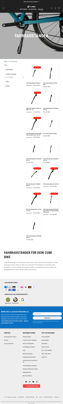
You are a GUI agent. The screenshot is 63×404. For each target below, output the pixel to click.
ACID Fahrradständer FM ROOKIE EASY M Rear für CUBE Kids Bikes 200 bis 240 (51, 211)
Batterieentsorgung (27, 353)
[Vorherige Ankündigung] (3, 2)
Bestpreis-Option (27, 336)
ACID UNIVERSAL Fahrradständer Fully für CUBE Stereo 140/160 (34, 134)
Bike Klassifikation (27, 375)
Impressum (56, 397)
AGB (37, 397)
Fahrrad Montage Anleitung (30, 365)
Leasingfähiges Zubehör (29, 347)
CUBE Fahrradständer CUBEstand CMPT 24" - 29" (33, 109)
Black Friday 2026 (46, 353)
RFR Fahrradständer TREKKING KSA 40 (33, 184)
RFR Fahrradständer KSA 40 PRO (50, 184)
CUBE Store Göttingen (12, 397)
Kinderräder (44, 343)
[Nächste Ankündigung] (60, 2)
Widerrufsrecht (21, 397)
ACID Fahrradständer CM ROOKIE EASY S (33, 236)
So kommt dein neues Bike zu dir (30, 361)
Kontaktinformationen (48, 397)
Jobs (24, 350)
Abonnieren (47, 318)
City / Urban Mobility (47, 350)
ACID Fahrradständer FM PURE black (50, 83)
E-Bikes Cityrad (45, 347)
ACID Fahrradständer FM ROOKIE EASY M (50, 109)
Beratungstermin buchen (10, 336)
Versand (40, 397)
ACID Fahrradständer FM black (33, 83)
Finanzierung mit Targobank (30, 340)
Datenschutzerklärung (30, 397)
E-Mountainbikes (46, 336)
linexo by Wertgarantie (28, 343)
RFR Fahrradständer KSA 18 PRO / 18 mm (33, 210)
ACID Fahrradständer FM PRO (50, 133)
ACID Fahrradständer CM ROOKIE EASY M (50, 159)
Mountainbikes (45, 340)
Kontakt (6, 340)
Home (5, 61)
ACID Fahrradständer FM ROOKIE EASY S (33, 159)
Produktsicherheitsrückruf (29, 357)
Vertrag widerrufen (8, 343)
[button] (3, 8)
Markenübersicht (27, 372)
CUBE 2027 (44, 357)
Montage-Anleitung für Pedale (30, 369)
